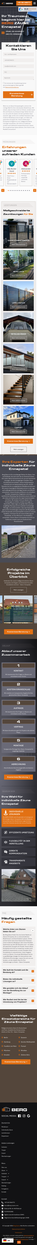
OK (19, 1242)
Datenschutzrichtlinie (18, 1229)
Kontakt (4, 1192)
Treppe (4, 1150)
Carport (4, 1179)
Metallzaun (5, 1127)
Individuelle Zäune (7, 1130)
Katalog (4, 1186)
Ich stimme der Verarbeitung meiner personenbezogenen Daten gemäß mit (14, 85)
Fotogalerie (5, 1189)
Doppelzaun (5, 1136)
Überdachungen (6, 1156)
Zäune (3, 1170)
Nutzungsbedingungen (23, 1239)
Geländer (4, 1147)
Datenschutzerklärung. (12, 87)
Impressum (18, 1232)
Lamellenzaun (6, 1133)
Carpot (4, 1153)
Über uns (4, 1167)
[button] (34, 3)
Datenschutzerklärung (29, 1235)
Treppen (4, 1176)
